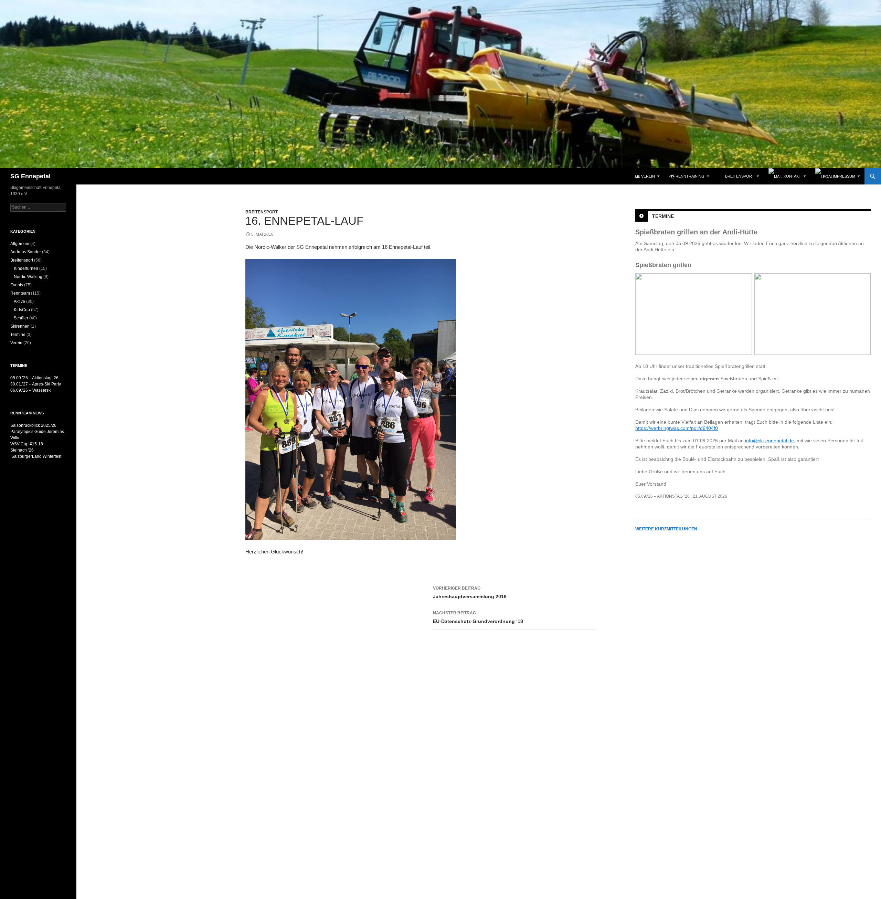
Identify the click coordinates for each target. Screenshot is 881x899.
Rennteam (20, 293)
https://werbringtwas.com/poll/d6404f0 (676, 428)
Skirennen (20, 326)
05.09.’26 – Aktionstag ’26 (662, 496)
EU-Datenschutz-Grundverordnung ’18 (478, 617)
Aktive (19, 301)
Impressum (844, 176)
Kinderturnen (26, 268)
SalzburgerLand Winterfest (35, 456)
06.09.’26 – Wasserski (31, 390)
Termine (663, 216)
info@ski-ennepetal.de (769, 440)
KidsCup (22, 309)
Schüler (21, 318)
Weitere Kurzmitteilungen (668, 529)
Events (16, 285)
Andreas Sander (25, 252)
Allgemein (19, 243)
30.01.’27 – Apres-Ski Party (35, 384)
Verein (16, 342)
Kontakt (792, 176)
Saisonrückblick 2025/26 (33, 425)
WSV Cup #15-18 (26, 444)
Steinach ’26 (22, 450)
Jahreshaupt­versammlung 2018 (470, 592)
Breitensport (261, 212)
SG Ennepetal (30, 176)
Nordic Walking (28, 276)
